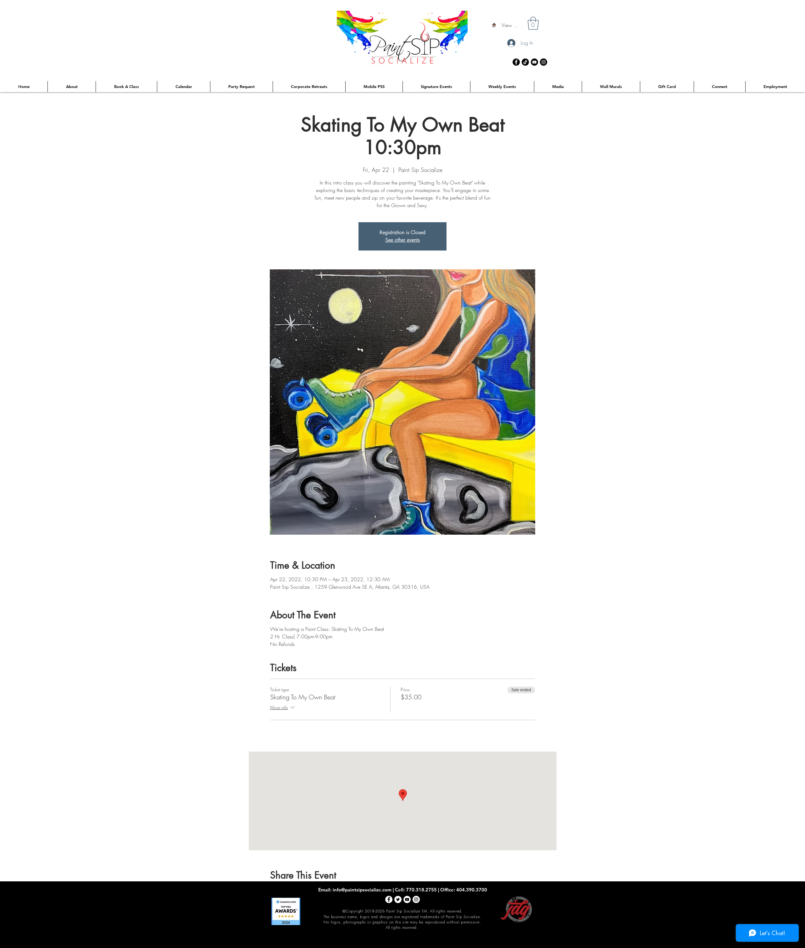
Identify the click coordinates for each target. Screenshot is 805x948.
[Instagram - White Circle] (416, 899)
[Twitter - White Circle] (398, 899)
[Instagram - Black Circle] (543, 62)
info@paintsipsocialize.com (362, 890)
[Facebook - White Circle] (388, 899)
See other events (402, 240)
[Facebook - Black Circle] (516, 62)
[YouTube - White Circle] (407, 899)
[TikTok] (525, 62)
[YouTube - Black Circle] (534, 62)
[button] (533, 23)
